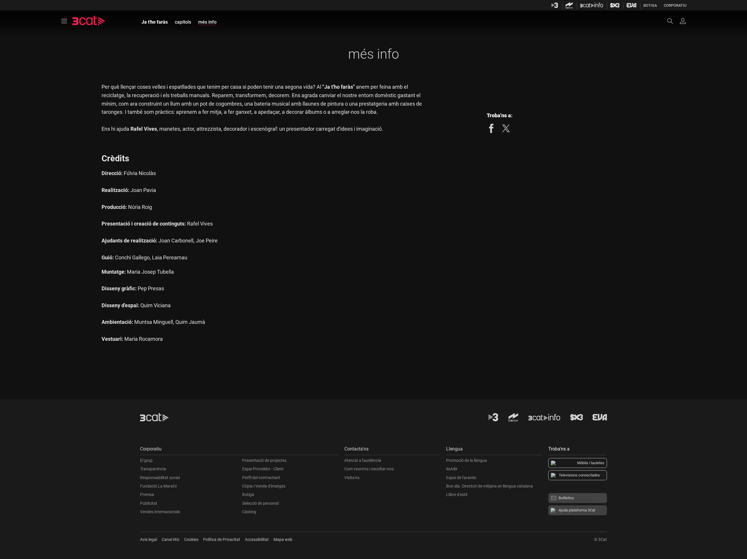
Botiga (650, 5)
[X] (506, 128)
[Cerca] (672, 21)
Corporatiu (675, 5)
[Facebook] (491, 128)
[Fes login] (682, 21)
